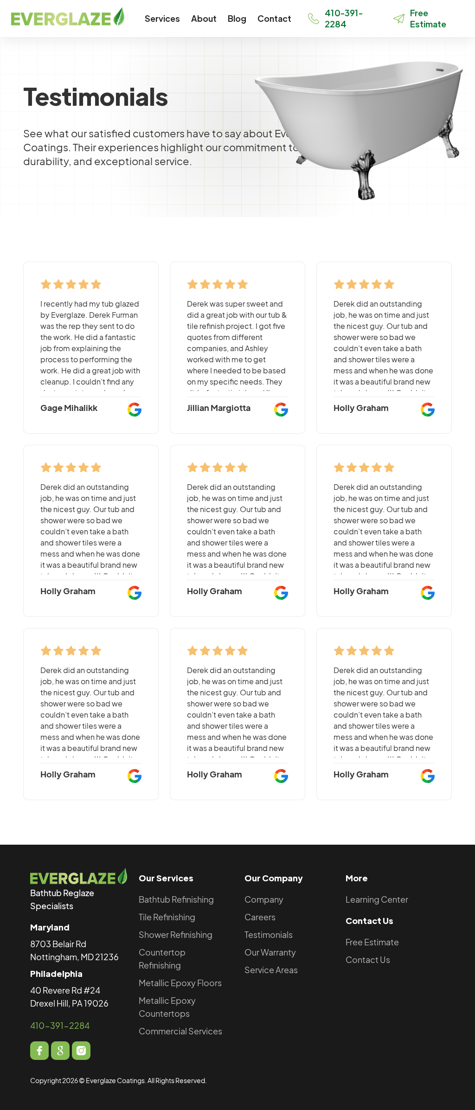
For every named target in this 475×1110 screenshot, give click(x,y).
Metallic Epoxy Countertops (167, 1007)
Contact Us (369, 920)
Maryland (50, 927)
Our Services (166, 878)
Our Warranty (270, 952)
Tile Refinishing (167, 916)
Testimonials (268, 934)
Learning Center (377, 899)
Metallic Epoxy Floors (180, 982)
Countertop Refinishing (162, 958)
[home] (67, 16)
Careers (260, 916)
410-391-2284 (60, 1025)
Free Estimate (372, 942)
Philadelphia (56, 973)
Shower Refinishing (175, 934)
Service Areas (271, 969)
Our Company (273, 878)
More (357, 878)
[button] (162, 18)
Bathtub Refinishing (176, 899)
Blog (237, 18)
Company (263, 899)
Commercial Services (180, 1031)
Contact (274, 18)
